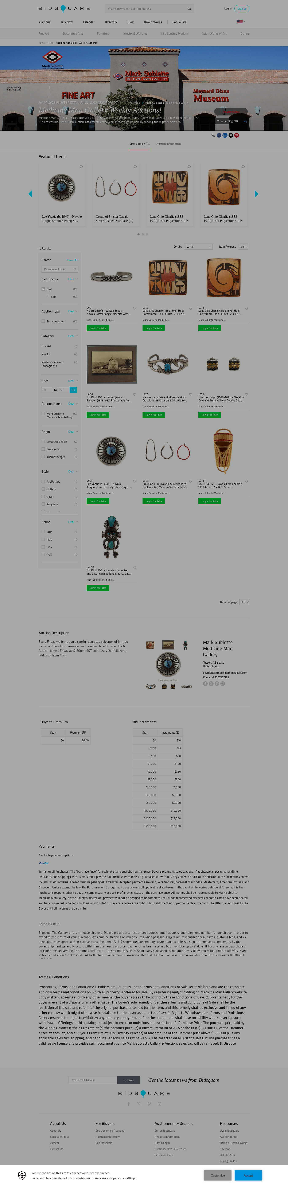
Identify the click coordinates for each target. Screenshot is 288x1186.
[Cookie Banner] (144, 1175)
